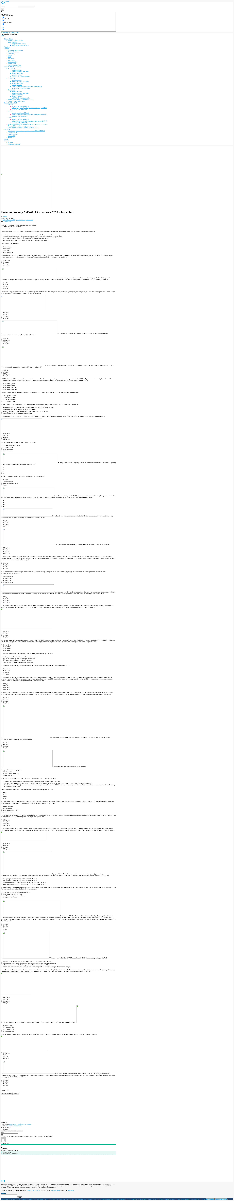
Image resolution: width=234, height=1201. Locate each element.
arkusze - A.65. (10, 220)
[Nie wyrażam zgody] (227, 1199)
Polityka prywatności (33, 1190)
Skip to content (5, 1)
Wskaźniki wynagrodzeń (14, 1126)
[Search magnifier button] (2, 9)
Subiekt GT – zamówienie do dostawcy (20, 1124)
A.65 (4, 220)
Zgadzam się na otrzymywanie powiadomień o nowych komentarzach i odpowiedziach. (28, 1136)
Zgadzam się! (210, 1199)
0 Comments (8, 221)
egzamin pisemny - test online (24, 220)
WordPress (71, 1190)
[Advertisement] (117, 159)
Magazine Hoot (55, 1190)
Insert (19, 1197)
